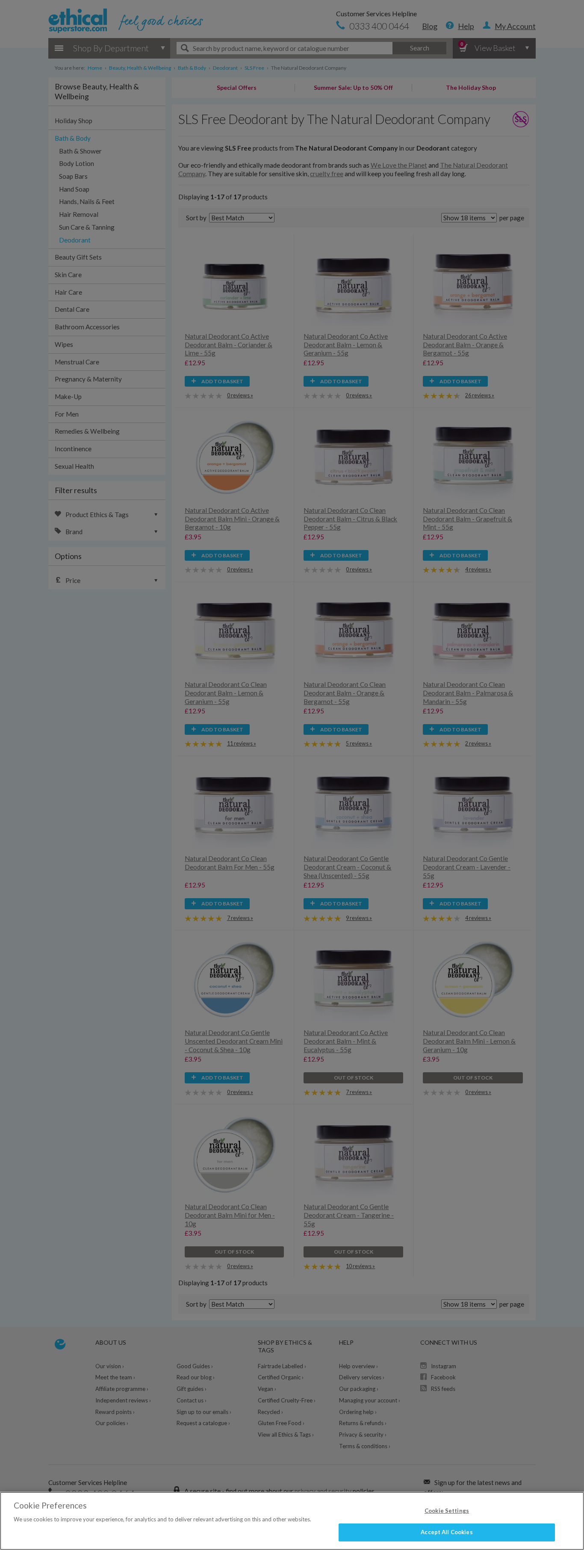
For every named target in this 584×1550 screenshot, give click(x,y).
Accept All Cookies (446, 1532)
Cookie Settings (447, 1510)
